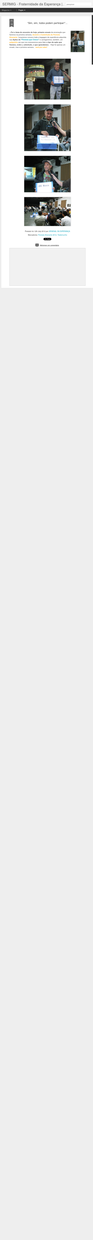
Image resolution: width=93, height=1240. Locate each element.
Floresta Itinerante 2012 (47, 235)
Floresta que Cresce (30, 39)
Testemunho (62, 235)
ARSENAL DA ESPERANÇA (59, 231)
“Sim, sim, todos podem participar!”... (47, 23)
